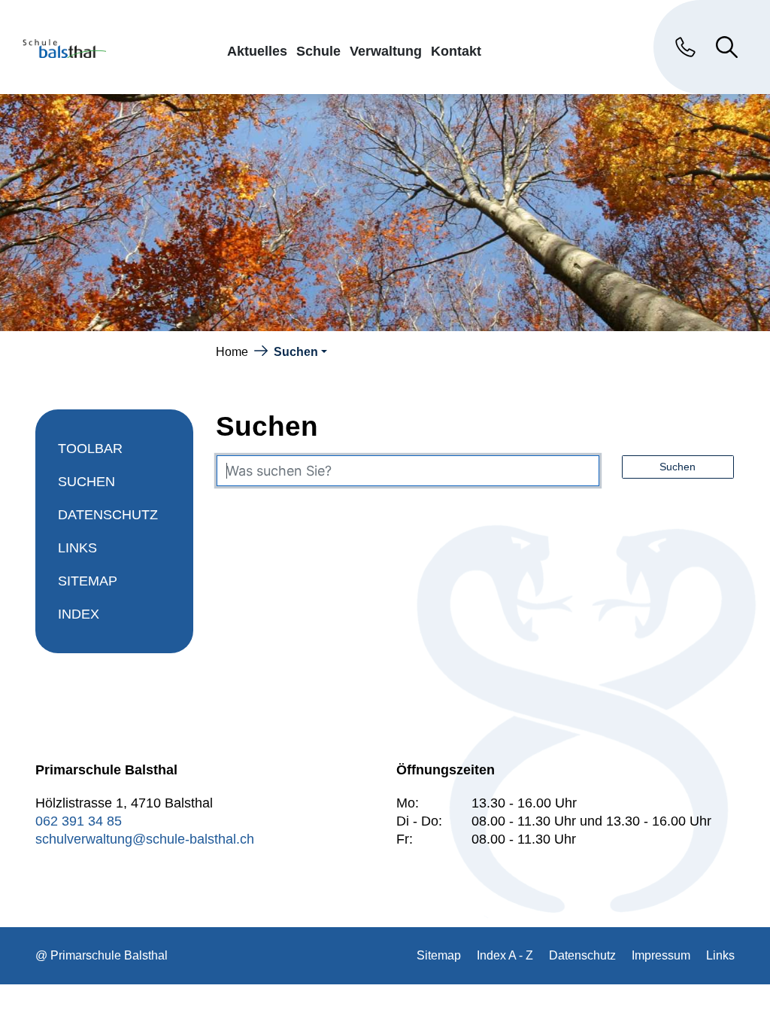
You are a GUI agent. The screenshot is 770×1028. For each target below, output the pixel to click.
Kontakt (456, 51)
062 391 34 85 (78, 821)
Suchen (104, 486)
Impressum (661, 955)
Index (78, 614)
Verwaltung (386, 51)
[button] (300, 351)
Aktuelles (257, 51)
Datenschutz (108, 514)
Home (232, 351)
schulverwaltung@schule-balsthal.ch (144, 839)
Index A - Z (505, 955)
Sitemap (87, 581)
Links (77, 547)
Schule (318, 51)
